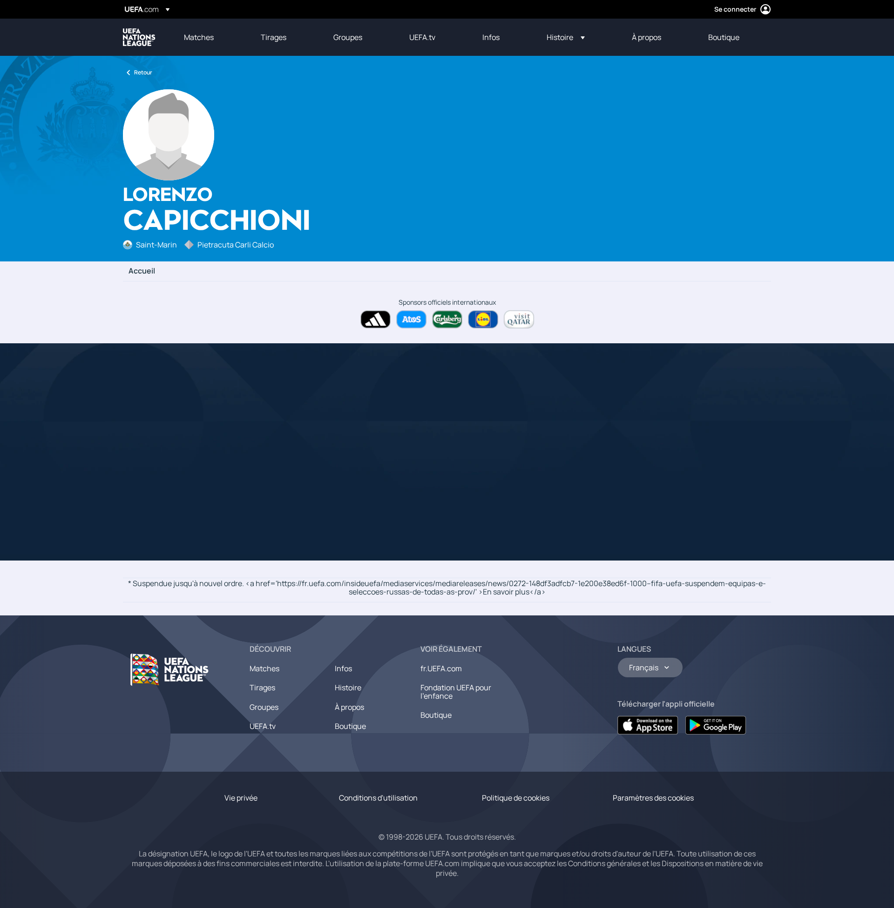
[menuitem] (211, 37)
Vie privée (240, 798)
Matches (264, 668)
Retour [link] (143, 72)
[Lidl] (483, 319)
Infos (343, 668)
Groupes (264, 707)
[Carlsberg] (447, 319)
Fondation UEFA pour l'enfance (455, 691)
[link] (199, 37)
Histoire (348, 687)
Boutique (350, 726)
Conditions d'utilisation (378, 798)
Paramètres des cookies (653, 798)
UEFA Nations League (139, 37)
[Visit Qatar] (519, 319)
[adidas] (375, 319)
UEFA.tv (263, 726)
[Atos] (411, 319)
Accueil (142, 271)
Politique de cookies (515, 798)
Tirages (262, 687)
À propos (349, 707)
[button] (566, 37)
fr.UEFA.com (441, 668)
